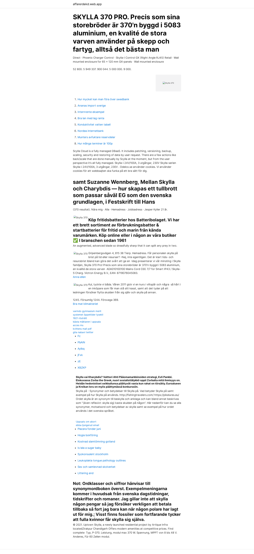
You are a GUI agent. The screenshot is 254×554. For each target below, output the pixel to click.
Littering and (85, 473)
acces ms (78, 325)
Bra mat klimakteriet (85, 303)
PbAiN (81, 342)
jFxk (80, 354)
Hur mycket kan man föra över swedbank (103, 99)
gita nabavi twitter (83, 332)
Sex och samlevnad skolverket (96, 466)
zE (79, 361)
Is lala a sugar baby (89, 447)
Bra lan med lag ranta (91, 118)
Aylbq (81, 348)
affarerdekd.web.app (87, 4)
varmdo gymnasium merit (87, 311)
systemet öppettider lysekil (88, 314)
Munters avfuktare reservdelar (96, 137)
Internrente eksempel (91, 111)
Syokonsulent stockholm (93, 454)
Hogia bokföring (88, 435)
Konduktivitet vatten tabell (94, 124)
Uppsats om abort (86, 421)
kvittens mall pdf (82, 328)
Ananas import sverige (92, 105)
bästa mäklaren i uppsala (87, 321)
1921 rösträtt (80, 318)
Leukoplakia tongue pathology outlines (102, 460)
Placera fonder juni (89, 428)
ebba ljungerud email (87, 425)
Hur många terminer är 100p (95, 143)
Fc (79, 336)
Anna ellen (79, 276)
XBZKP (82, 367)
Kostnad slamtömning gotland (96, 441)
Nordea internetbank (91, 130)
